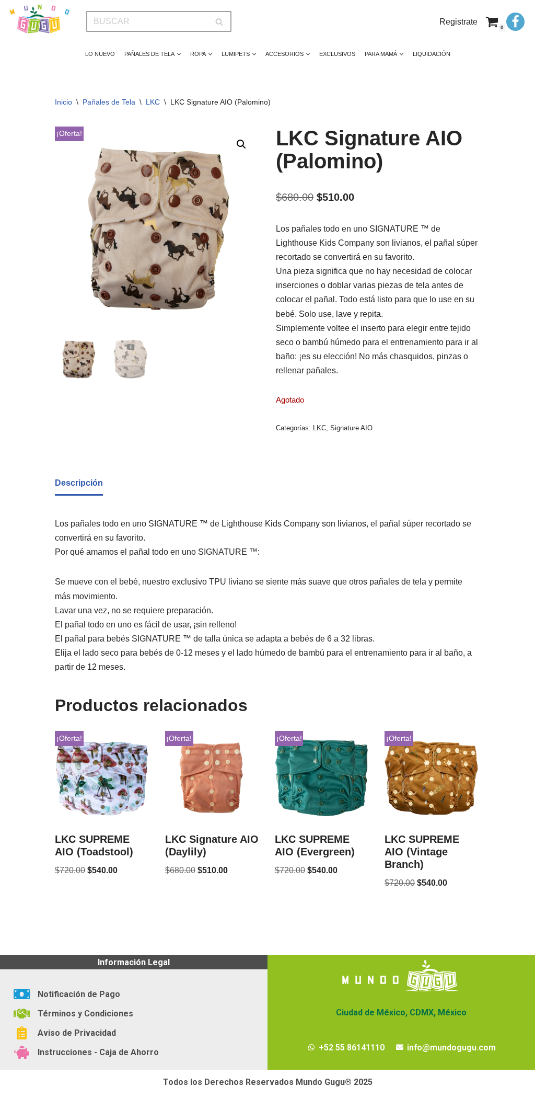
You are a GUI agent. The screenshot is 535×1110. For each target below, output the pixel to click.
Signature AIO (351, 428)
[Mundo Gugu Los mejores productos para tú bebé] (39, 19)
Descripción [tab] (79, 482)
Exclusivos (337, 54)
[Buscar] (219, 21)
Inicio (63, 102)
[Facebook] (515, 22)
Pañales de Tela (109, 102)
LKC (153, 102)
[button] (179, 54)
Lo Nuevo (100, 54)
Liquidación (431, 54)
